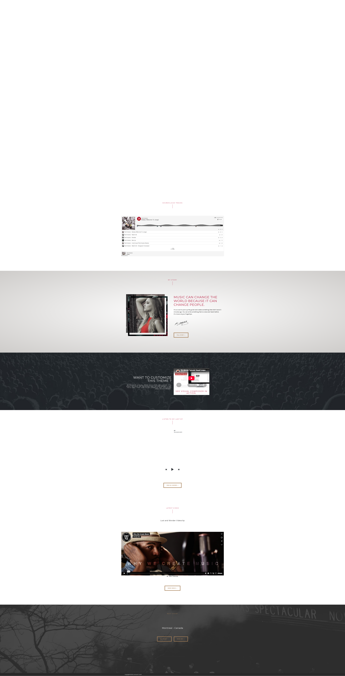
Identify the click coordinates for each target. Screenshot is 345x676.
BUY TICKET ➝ (164, 639)
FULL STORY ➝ (181, 335)
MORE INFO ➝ (181, 639)
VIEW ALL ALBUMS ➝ (172, 485)
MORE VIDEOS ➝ (172, 588)
